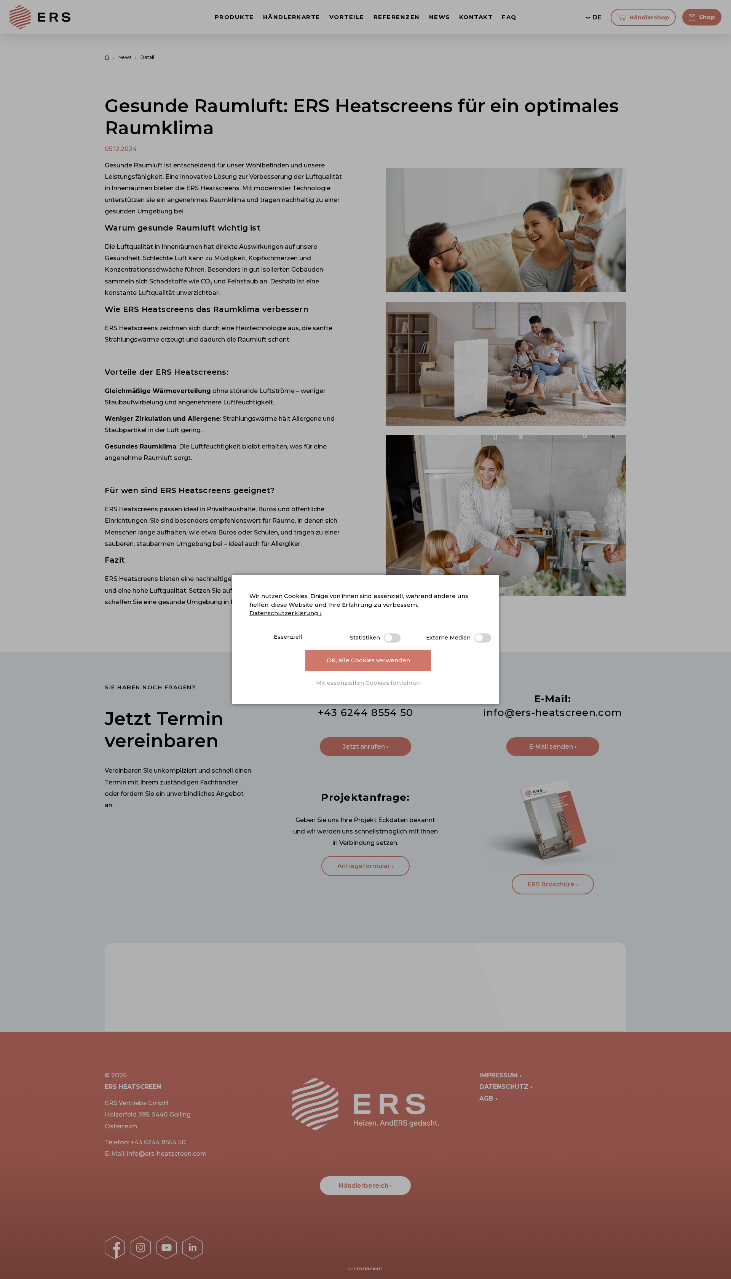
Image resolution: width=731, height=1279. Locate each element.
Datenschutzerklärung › (285, 613)
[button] (368, 683)
